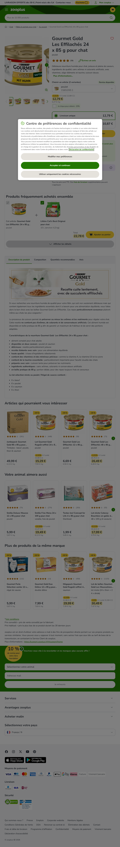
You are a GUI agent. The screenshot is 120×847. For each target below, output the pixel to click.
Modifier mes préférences (60, 156)
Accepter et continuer (60, 165)
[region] (60, 149)
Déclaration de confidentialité (81, 149)
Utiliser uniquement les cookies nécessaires (60, 174)
